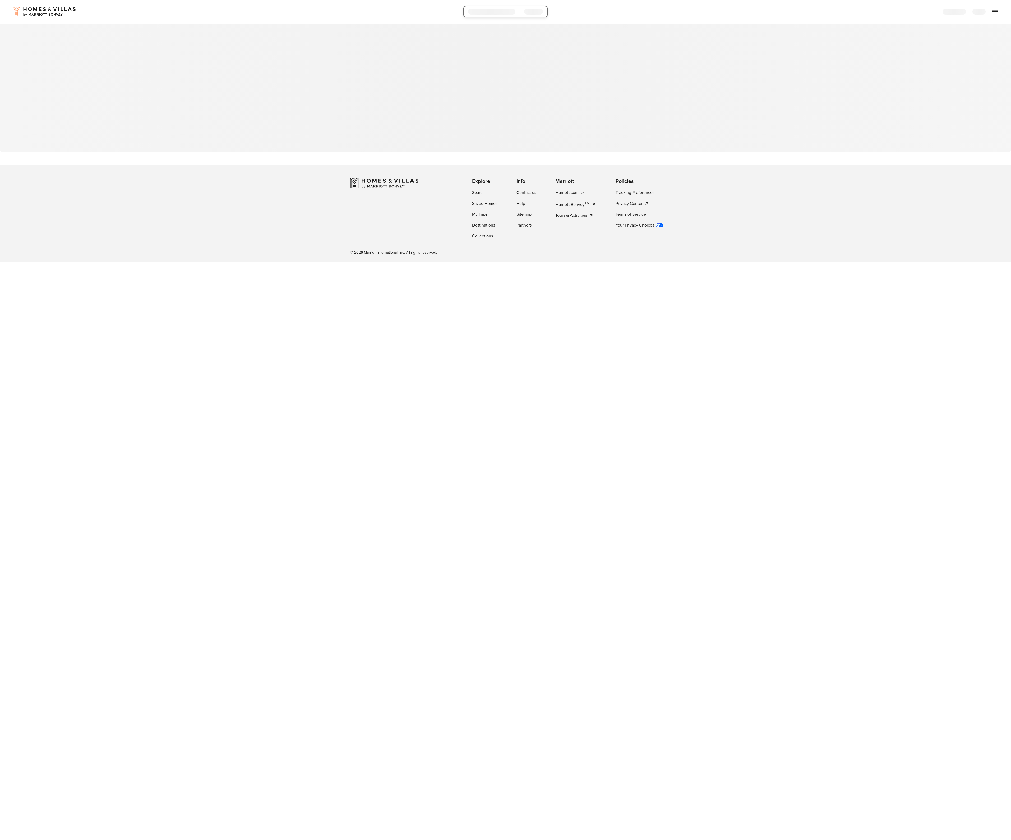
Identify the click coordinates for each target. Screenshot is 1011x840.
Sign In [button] (983, 12)
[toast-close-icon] (589, 813)
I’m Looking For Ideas (535, 132)
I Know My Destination (477, 132)
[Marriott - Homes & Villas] (384, 237)
